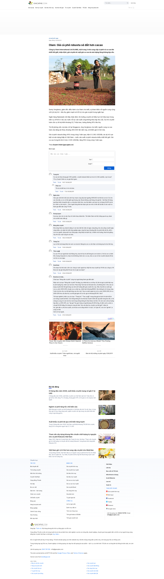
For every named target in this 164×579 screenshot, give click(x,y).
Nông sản (33, 501)
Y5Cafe (85, 7)
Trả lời (59, 182)
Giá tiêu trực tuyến (71, 477)
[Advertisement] (82, 23)
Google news (112, 508)
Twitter (110, 502)
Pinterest (110, 505)
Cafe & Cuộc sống (35, 511)
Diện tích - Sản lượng (36, 490)
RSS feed (110, 495)
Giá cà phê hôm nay (72, 466)
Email (90, 163)
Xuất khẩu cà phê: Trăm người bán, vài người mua (65, 354)
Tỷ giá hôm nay (35, 571)
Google (59, 553)
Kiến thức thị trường (35, 473)
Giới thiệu (133, 3)
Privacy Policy (66, 553)
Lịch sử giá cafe (71, 504)
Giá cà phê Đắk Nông (93, 565)
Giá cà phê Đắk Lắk (92, 573)
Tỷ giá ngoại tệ (70, 497)
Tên (90, 159)
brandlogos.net (45, 557)
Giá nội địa (31, 7)
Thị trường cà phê (35, 470)
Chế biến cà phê (34, 497)
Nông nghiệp (33, 508)
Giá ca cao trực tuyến (72, 483)
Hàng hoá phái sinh (93, 7)
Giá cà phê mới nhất (92, 571)
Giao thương (33, 515)
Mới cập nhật (34, 518)
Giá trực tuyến (39, 7)
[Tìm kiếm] (126, 3)
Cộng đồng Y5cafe (35, 480)
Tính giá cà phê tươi (72, 518)
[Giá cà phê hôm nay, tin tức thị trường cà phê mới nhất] (37, 3)
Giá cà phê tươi (91, 563)
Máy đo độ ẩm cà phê (37, 563)
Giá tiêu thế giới (59, 7)
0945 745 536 (46, 549)
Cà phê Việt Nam (76, 7)
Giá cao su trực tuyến (72, 480)
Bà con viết (33, 487)
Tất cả (130, 7)
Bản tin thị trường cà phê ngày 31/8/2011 (99, 353)
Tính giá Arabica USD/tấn (73, 514)
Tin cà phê (68, 7)
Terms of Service (78, 553)
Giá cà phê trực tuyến (72, 470)
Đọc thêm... (56, 534)
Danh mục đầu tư (71, 507)
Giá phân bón (70, 494)
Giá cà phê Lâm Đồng (37, 573)
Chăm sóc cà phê (35, 494)
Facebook (111, 498)
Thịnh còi (38, 528)
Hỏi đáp (32, 483)
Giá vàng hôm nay (71, 490)
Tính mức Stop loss (72, 511)
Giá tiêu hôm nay (49, 7)
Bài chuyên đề (34, 466)
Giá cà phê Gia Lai (36, 568)
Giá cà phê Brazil (71, 487)
